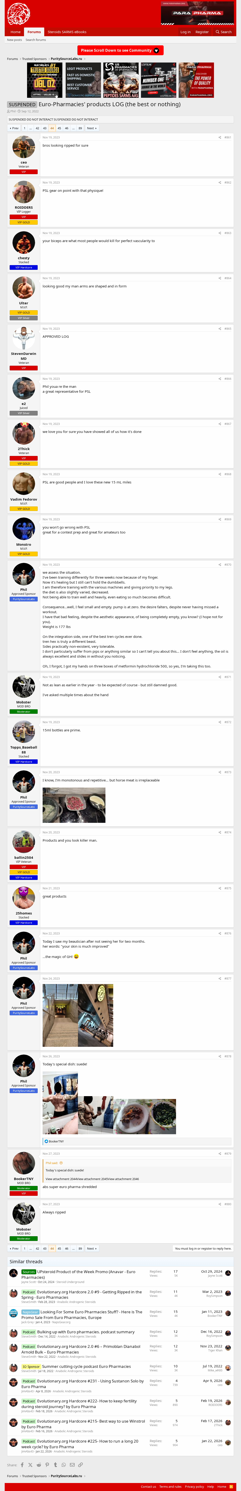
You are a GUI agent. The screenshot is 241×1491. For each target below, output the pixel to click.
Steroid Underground (70, 1282)
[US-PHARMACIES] (121, 80)
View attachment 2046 (123, 1179)
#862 (228, 182)
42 (37, 128)
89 (80, 128)
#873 (228, 772)
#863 (228, 233)
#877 (228, 979)
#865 (228, 329)
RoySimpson (214, 1296)
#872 (228, 722)
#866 (228, 379)
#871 (228, 677)
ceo (220, 1385)
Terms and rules (170, 1486)
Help (210, 1486)
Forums (34, 31)
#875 (228, 888)
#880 (228, 1204)
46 (66, 128)
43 (44, 128)
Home (15, 31)
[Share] (220, 137)
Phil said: (52, 1163)
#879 (228, 1154)
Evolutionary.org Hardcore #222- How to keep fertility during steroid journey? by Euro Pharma (79, 1403)
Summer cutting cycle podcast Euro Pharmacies (86, 1366)
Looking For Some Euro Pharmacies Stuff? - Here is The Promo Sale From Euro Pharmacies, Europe (81, 1314)
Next (90, 128)
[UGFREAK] (158, 80)
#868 (228, 474)
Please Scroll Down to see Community (117, 50)
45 (59, 128)
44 (52, 128)
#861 (228, 137)
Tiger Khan (215, 1350)
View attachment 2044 (61, 1179)
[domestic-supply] (83, 80)
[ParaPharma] (196, 80)
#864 (228, 278)
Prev (15, 128)
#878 (228, 1056)
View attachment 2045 (92, 1179)
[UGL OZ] (44, 80)
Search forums (36, 40)
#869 (228, 519)
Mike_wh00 (215, 1370)
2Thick (218, 1425)
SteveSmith (28, 1302)
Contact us (148, 1486)
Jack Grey (27, 1322)
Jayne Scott (28, 1282)
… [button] (30, 128)
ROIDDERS (215, 1405)
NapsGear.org (61, 1322)
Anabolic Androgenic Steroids (76, 1302)
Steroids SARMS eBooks (67, 31)
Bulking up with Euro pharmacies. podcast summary (86, 1331)
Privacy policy (194, 1486)
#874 (228, 832)
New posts (14, 40)
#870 (228, 565)
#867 (228, 424)
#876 (228, 933)
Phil (13, 111)
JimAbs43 (27, 1391)
